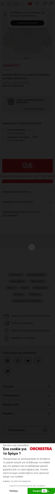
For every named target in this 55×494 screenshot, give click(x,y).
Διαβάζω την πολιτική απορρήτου (17, 481)
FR (49, 491)
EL (44, 491)
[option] (49, 491)
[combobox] (44, 491)
